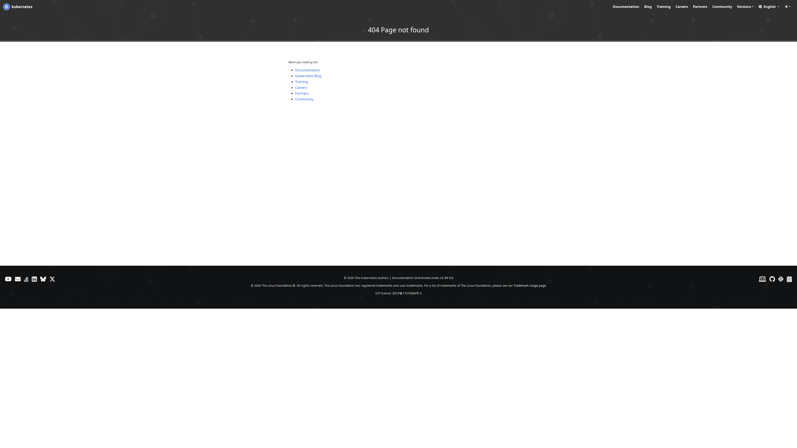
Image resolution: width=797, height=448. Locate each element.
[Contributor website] (762, 279)
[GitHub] (772, 279)
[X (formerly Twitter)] (52, 279)
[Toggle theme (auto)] (787, 6)
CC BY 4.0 (446, 278)
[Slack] (781, 279)
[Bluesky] (43, 279)
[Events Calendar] (789, 279)
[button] (769, 6)
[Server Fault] (26, 279)
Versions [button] (744, 6)
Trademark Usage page (530, 285)
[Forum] (18, 279)
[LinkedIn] (34, 279)
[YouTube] (8, 279)
